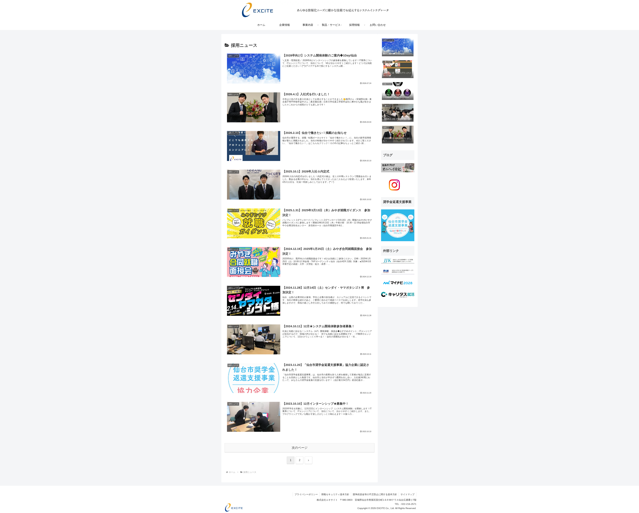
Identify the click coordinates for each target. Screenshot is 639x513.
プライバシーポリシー (306, 494)
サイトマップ (408, 494)
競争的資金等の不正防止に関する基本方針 (375, 494)
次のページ (300, 447)
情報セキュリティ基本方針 (335, 494)
